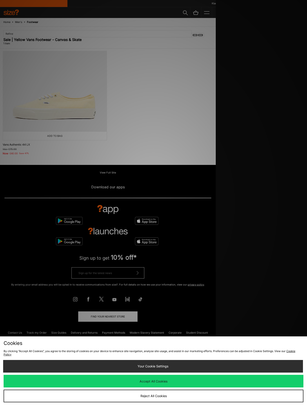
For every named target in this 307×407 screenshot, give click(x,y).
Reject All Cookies (153, 396)
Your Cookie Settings (153, 366)
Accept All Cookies (153, 381)
